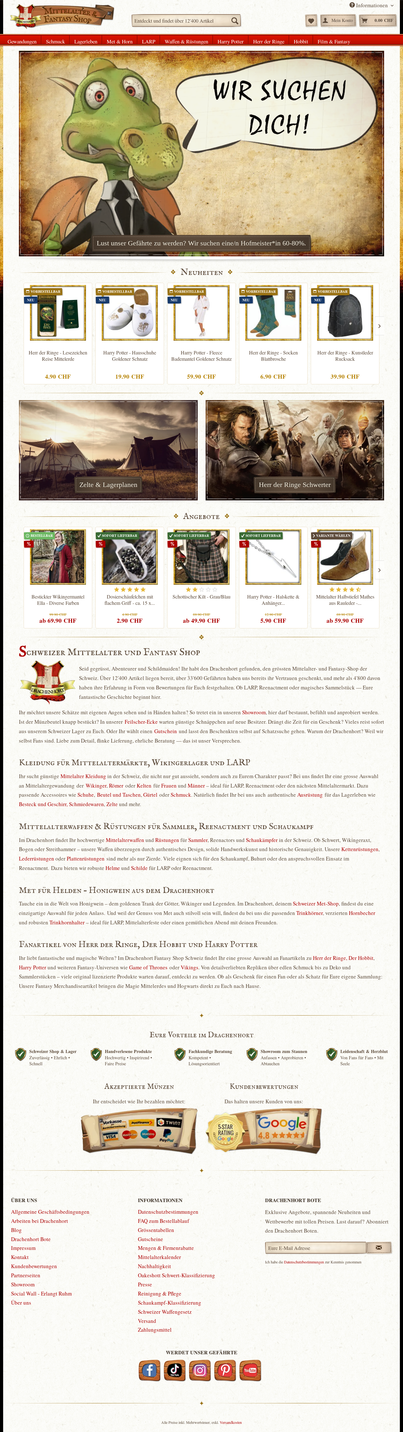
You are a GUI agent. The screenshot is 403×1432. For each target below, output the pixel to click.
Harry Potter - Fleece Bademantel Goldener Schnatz (201, 355)
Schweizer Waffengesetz (165, 1311)
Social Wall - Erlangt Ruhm (41, 1293)
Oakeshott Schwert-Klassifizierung (176, 1275)
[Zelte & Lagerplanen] (108, 450)
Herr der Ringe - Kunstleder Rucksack (345, 355)
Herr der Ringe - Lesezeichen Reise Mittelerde (58, 355)
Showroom (254, 712)
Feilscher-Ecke (141, 721)
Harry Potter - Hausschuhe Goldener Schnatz (129, 355)
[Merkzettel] (311, 20)
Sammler (197, 840)
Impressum (23, 1247)
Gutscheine (150, 1239)
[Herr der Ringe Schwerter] (294, 450)
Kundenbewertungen (34, 1266)
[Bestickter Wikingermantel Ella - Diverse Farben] (58, 557)
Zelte (112, 804)
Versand (147, 1320)
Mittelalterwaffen (125, 840)
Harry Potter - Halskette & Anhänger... (273, 599)
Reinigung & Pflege (159, 1293)
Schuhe (85, 794)
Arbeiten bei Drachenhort (39, 1220)
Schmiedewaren (86, 804)
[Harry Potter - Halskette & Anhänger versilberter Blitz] (273, 557)
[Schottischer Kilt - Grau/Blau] (201, 557)
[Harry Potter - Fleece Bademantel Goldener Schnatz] (201, 313)
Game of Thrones (148, 967)
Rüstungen (167, 840)
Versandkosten (231, 1422)
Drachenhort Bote (31, 1239)
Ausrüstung (310, 794)
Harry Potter (32, 967)
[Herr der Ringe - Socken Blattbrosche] (273, 313)
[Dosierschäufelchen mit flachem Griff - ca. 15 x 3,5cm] (130, 557)
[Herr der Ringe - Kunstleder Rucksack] (345, 313)
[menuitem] (186, 20)
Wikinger (96, 785)
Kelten (144, 785)
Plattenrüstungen (86, 858)
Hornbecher (362, 913)
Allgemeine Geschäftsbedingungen (50, 1211)
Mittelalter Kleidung (83, 776)
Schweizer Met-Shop (316, 903)
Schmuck (181, 794)
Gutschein (165, 731)
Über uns (21, 1302)
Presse (145, 1284)
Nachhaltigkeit (154, 1266)
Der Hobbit (361, 957)
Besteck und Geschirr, (43, 804)
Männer (196, 785)
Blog (16, 1230)
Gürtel (150, 794)
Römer (116, 785)
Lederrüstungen (36, 858)
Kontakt (20, 1257)
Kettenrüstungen (359, 849)
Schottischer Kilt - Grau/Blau (201, 596)
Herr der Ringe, (330, 957)
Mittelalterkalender (159, 1257)
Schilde (139, 868)
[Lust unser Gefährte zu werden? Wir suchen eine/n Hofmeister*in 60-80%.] (201, 153)
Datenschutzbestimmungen (168, 1211)
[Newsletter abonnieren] (379, 1248)
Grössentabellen (156, 1230)
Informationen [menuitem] (372, 5)
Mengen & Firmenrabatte (166, 1247)
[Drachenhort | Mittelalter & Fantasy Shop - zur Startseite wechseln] (61, 16)
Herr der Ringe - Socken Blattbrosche (273, 355)
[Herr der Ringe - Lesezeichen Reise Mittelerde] (58, 313)
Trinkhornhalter (67, 922)
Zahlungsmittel (155, 1329)
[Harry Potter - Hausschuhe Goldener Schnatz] (130, 313)
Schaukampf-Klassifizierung (169, 1302)
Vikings (189, 967)
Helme (112, 868)
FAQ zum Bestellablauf (163, 1220)
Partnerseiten (25, 1275)
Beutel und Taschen (119, 794)
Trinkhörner (309, 913)
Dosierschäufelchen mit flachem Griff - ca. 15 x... (130, 599)
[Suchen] (234, 20)
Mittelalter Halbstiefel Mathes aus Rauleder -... (345, 599)
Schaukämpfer (262, 840)
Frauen (169, 785)
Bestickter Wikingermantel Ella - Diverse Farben (57, 599)
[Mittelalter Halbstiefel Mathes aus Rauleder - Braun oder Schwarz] (345, 557)
